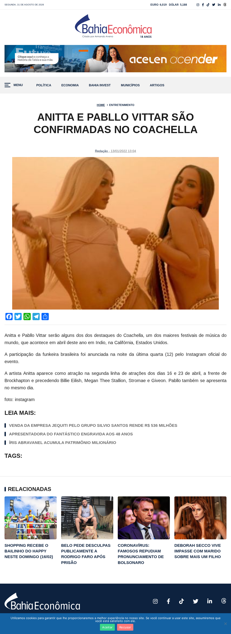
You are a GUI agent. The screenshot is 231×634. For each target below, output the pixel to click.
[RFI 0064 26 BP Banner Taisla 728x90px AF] (115, 59)
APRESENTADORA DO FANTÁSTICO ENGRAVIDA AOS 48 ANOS (71, 434)
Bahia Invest (100, 85)
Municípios (130, 85)
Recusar (125, 627)
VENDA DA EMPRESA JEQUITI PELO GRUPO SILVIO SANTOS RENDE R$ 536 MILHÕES (93, 425)
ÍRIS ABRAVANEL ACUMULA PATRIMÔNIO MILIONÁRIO (62, 443)
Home (101, 105)
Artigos (157, 85)
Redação (101, 151)
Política (43, 85)
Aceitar (107, 627)
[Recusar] (225, 623)
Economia (70, 85)
